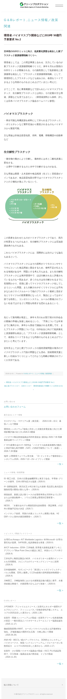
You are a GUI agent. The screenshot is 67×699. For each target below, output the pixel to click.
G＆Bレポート (15, 20)
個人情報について (11, 685)
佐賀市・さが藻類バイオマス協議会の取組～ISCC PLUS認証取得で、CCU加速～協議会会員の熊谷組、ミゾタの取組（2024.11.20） (32, 654)
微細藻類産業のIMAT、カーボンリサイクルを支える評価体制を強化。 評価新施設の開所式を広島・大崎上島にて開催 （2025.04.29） (32, 632)
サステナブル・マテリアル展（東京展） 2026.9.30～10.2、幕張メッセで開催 (32, 422)
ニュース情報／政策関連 (43, 373)
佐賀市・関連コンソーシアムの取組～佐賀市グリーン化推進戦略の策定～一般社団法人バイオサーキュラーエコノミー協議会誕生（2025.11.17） (33, 621)
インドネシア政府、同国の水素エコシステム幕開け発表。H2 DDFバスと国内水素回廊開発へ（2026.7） (31, 515)
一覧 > (60, 464)
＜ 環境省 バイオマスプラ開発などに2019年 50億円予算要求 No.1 (29, 382)
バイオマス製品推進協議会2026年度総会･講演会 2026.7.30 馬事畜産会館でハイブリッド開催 (33, 438)
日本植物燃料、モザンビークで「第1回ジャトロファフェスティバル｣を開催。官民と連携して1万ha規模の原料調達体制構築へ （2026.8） (33, 572)
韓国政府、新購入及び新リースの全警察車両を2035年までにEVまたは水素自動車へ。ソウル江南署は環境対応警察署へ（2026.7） (33, 497)
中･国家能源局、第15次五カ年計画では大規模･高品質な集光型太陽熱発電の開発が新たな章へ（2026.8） (33, 488)
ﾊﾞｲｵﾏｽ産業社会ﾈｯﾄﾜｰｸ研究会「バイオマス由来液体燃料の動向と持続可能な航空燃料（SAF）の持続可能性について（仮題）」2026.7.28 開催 (33, 448)
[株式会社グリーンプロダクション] (33, 4)
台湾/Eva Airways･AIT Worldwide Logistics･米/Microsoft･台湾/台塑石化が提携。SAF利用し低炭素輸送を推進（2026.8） (33, 541)
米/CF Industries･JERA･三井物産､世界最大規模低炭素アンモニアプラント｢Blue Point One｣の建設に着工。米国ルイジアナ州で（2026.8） (33, 550)
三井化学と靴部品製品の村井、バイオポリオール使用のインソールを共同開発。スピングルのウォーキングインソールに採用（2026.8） (33, 561)
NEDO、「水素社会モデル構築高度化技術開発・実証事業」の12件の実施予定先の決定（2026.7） (33, 507)
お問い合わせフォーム (15, 406)
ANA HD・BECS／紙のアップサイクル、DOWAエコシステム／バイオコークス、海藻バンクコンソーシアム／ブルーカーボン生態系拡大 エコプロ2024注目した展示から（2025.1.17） (33, 643)
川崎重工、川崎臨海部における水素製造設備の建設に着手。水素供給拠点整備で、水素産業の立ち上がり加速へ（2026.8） (33, 582)
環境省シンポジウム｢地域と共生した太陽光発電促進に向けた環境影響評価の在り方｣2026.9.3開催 (33, 430)
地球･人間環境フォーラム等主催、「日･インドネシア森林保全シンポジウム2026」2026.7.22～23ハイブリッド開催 (33, 457)
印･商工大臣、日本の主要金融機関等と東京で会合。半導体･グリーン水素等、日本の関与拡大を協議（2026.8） (33, 480)
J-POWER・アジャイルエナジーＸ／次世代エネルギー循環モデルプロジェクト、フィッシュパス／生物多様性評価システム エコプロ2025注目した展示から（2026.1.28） (33, 609)
